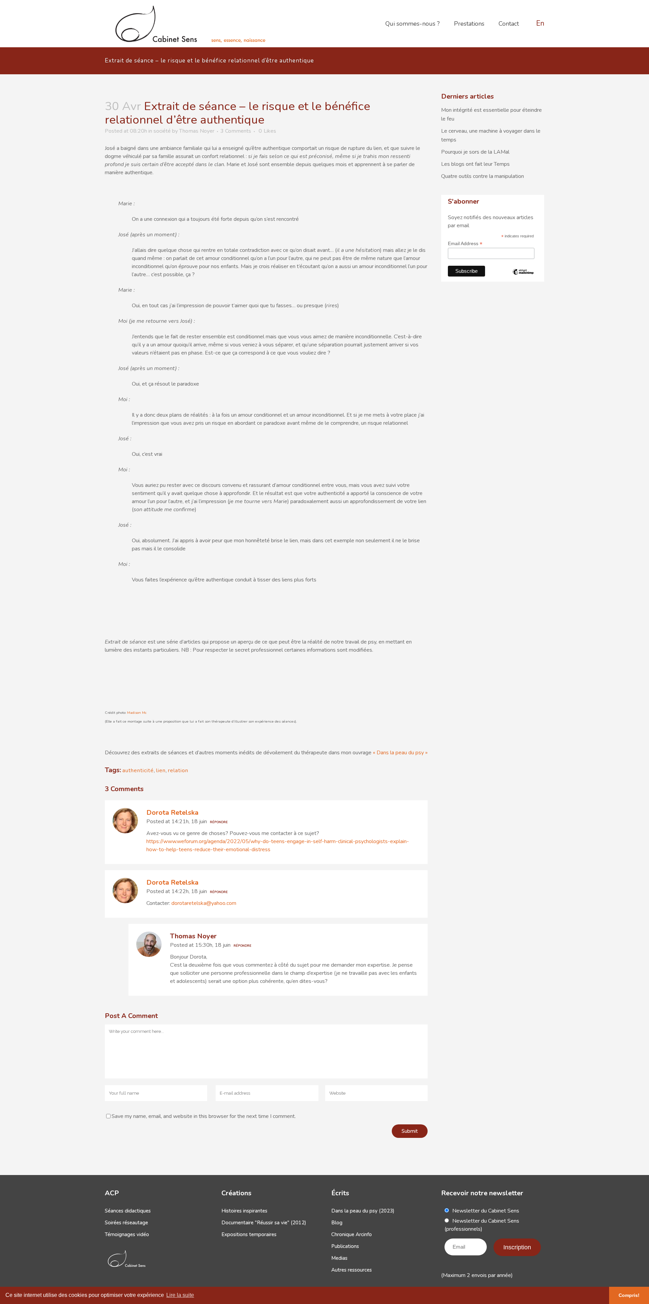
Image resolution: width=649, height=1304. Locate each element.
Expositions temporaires (249, 1234)
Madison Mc (137, 712)
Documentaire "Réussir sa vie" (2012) (263, 1222)
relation (178, 770)
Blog (336, 1222)
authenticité (138, 770)
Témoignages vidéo (127, 1234)
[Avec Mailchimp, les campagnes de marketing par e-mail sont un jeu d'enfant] (523, 277)
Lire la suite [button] (180, 1295)
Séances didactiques (128, 1210)
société (162, 131)
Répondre (219, 822)
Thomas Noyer (196, 131)
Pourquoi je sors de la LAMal (475, 152)
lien (161, 770)
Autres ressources (351, 1270)
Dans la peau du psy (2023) (362, 1210)
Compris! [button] (629, 1295)
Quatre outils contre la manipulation (482, 176)
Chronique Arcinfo (351, 1234)
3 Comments (235, 131)
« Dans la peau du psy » (400, 752)
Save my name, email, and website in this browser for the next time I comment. (204, 1116)
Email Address (465, 243)
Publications (345, 1246)
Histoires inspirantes (244, 1210)
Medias (339, 1258)
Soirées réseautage (126, 1222)
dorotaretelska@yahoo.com (203, 903)
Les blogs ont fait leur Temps (475, 164)
